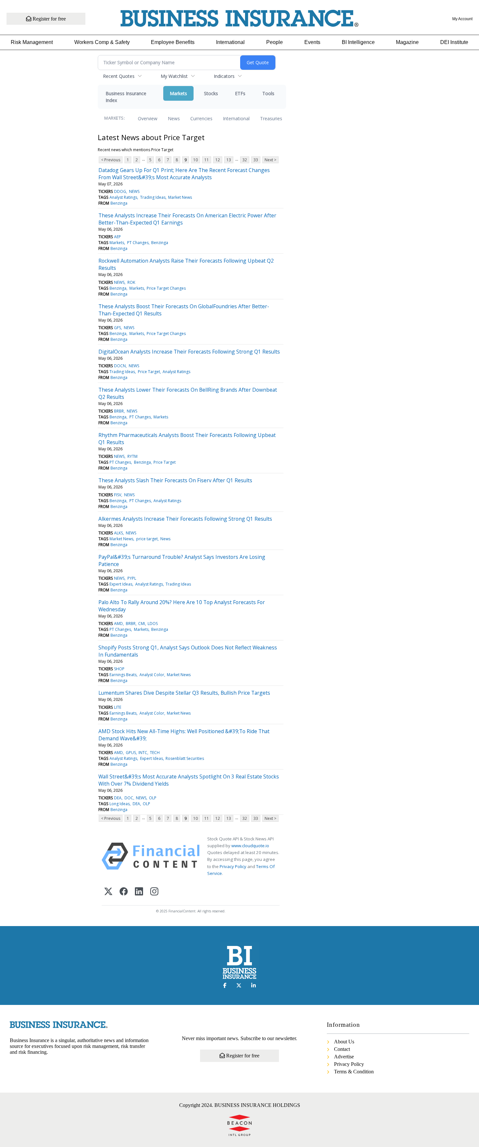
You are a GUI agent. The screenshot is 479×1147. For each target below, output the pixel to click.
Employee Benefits (173, 42)
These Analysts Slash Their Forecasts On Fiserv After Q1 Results (175, 480)
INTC (142, 752)
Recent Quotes (119, 76)
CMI (141, 623)
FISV (117, 495)
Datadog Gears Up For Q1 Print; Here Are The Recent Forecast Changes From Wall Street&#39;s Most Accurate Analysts (184, 174)
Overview (147, 118)
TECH (155, 752)
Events (312, 42)
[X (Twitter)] (108, 892)
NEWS (134, 191)
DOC (128, 798)
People (274, 42)
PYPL (131, 578)
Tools (268, 93)
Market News (180, 197)
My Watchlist (174, 76)
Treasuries (271, 118)
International (230, 42)
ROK (131, 282)
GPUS (131, 752)
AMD (118, 623)
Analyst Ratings (123, 197)
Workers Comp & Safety (102, 42)
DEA (118, 798)
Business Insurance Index (126, 96)
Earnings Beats (123, 674)
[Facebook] (123, 892)
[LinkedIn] (139, 892)
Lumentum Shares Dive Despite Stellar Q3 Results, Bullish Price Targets (184, 692)
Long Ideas (119, 803)
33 (256, 160)
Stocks (211, 93)
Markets (178, 93)
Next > (270, 160)
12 (217, 160)
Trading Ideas (153, 197)
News (174, 118)
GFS (117, 327)
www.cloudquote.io (250, 846)
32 (244, 160)
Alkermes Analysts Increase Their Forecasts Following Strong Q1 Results (185, 518)
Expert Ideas (120, 584)
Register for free (48, 19)
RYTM (132, 456)
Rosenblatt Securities (185, 758)
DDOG (120, 191)
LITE (117, 707)
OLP (152, 798)
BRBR (119, 411)
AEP (117, 237)
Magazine (407, 42)
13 (228, 160)
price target (147, 539)
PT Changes (138, 242)
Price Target (149, 371)
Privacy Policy (233, 866)
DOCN (120, 366)
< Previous (110, 160)
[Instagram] (154, 892)
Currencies (201, 118)
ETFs (240, 93)
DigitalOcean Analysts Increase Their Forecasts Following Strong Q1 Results (189, 351)
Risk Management (32, 42)
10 (195, 160)
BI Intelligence (358, 42)
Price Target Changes (166, 288)
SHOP (119, 669)
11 (206, 160)
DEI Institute (454, 42)
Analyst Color (151, 674)
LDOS (153, 623)
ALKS (118, 533)
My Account (462, 19)
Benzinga (118, 203)
